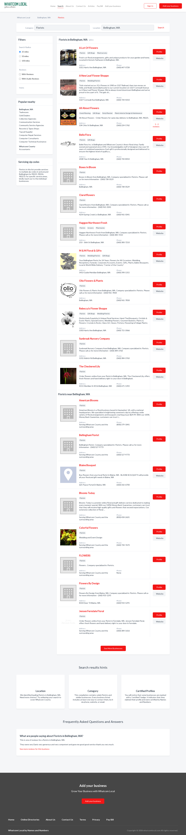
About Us (70, 6)
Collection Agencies (27, 119)
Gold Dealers (24, 115)
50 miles (25, 56)
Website (159, 58)
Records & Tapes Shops (29, 128)
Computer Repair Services (30, 135)
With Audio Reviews (30, 79)
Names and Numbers (38, 830)
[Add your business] (93, 798)
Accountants (24, 149)
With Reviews (28, 74)
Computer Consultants (29, 138)
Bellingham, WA (44, 17)
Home (52, 6)
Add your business (113, 6)
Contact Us (81, 6)
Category (29, 28)
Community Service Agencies (31, 125)
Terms (83, 819)
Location (96, 28)
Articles (91, 6)
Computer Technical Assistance (32, 141)
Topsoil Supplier (26, 132)
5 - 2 (156, 125)
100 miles (26, 61)
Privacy (96, 819)
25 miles (25, 52)
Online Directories (30, 819)
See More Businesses (113, 648)
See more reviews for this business (34, 749)
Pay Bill (100, 6)
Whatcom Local (23, 17)
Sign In (150, 6)
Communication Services (29, 122)
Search (60, 6)
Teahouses (24, 112)
